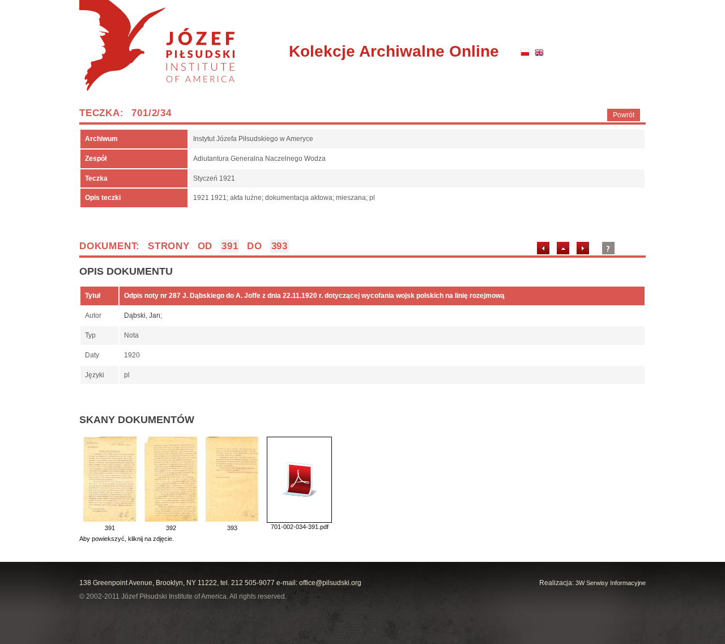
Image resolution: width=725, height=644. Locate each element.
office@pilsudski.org (330, 583)
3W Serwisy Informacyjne (610, 582)
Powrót (623, 115)
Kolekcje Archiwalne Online (394, 51)
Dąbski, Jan (142, 315)
